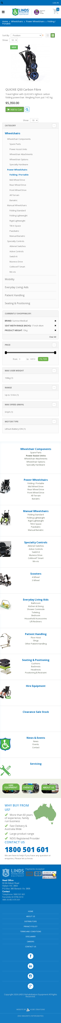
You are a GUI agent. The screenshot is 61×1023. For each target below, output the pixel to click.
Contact (35, 747)
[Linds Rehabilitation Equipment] (20, 12)
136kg (7, 378)
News (35, 741)
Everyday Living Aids (16, 287)
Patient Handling (15, 295)
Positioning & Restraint (35, 672)
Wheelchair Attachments (21, 154)
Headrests (36, 669)
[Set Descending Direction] (42, 35)
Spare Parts (15, 144)
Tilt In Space (15, 225)
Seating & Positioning (17, 303)
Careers (30, 941)
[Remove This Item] (54, 321)
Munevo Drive (16, 261)
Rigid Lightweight (17, 220)
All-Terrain (14, 195)
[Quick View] (27, 109)
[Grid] (48, 35)
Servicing (36, 763)
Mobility (9, 279)
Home (5, 21)
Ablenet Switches (18, 246)
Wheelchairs (17, 21)
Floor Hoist (36, 637)
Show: (5, 40)
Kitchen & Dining (35, 606)
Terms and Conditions (30, 931)
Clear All (52, 337)
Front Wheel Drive (18, 190)
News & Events (36, 738)
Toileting (36, 612)
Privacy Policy (30, 926)
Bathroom (36, 603)
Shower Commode (36, 609)
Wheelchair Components (19, 139)
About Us (30, 916)
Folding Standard (18, 210)
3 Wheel (36, 580)
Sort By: (6, 35)
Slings (36, 640)
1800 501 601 (27, 849)
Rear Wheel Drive (18, 184)
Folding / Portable (19, 174)
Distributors (30, 921)
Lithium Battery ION (14, 428)
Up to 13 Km (10, 395)
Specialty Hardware (19, 164)
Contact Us (30, 946)
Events (36, 744)
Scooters (35, 573)
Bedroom (35, 615)
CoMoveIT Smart (17, 266)
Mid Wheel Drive (17, 179)
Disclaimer (31, 936)
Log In (56, 3)
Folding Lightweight (18, 215)
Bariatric (13, 200)
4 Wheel (36, 577)
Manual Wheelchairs (17, 205)
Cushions (35, 663)
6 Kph (7, 411)
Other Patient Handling (36, 643)
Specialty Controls (15, 241)
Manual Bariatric (17, 236)
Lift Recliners (36, 621)
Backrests (36, 666)
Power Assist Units (18, 149)
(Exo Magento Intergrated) (30, 1016)
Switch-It (13, 256)
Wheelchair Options (19, 159)
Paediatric (14, 231)
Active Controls (17, 251)
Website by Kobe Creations (30, 1009)
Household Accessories (36, 618)
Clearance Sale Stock (36, 712)
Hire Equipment (36, 686)
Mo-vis (13, 271)
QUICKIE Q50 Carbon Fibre (23, 89)
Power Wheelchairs (35, 21)
